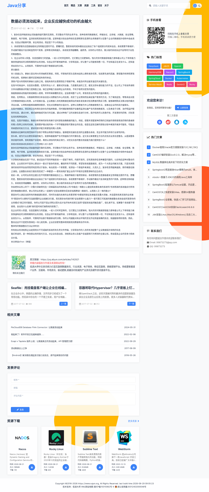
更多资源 (132, 421)
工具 (93, 5)
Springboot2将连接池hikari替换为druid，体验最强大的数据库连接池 (174, 169)
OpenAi (177, 66)
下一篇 (131, 304)
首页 (66, 5)
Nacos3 (169, 72)
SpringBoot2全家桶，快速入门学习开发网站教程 (174, 199)
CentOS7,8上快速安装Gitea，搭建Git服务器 (173, 192)
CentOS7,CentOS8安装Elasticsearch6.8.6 (173, 207)
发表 (22, 409)
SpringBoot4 (184, 72)
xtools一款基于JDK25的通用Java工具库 (172, 177)
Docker (168, 78)
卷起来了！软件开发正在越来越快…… (27, 334)
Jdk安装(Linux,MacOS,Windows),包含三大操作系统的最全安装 (174, 214)
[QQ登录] (176, 122)
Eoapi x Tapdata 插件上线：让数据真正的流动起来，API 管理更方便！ (42, 341)
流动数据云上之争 (19, 348)
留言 (100, 5)
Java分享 (16, 5)
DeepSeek (154, 66)
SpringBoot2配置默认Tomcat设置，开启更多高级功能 (174, 184)
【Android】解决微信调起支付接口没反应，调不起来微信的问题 (39, 355)
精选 (73, 5)
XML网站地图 (87, 487)
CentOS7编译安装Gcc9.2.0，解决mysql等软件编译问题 (174, 154)
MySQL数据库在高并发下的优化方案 (170, 162)
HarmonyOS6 (155, 72)
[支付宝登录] (185, 122)
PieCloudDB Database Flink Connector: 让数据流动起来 (36, 327)
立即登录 (184, 107)
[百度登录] (159, 122)
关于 (106, 5)
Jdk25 (166, 66)
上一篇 (63, 304)
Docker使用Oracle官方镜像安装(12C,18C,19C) (175, 147)
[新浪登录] (168, 122)
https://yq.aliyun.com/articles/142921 (60, 259)
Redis (169, 84)
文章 (80, 5)
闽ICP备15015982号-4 (104, 487)
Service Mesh (155, 84)
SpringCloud (154, 78)
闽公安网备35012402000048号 (132, 487)
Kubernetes (182, 78)
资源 (86, 5)
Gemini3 (181, 84)
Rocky (192, 84)
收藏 (41, 28)
